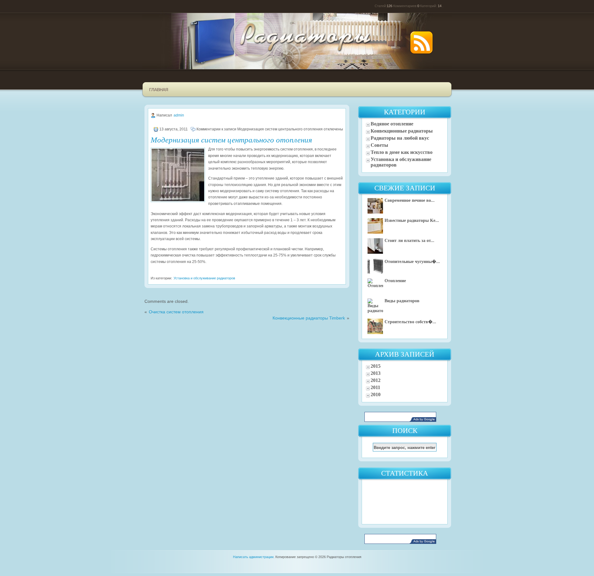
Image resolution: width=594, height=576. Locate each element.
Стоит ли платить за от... (409, 240)
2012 (376, 380)
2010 (376, 394)
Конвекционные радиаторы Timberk (309, 318)
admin (179, 115)
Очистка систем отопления (176, 312)
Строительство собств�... (410, 322)
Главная (158, 89)
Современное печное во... (410, 200)
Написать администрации (253, 557)
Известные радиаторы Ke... (412, 220)
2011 (375, 387)
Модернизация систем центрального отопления (231, 139)
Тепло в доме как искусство (402, 152)
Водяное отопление (392, 123)
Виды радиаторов (402, 301)
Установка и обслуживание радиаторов (204, 278)
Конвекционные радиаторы (402, 130)
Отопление (395, 280)
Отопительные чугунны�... (412, 261)
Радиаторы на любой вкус (400, 138)
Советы (379, 145)
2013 (376, 373)
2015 (376, 366)
